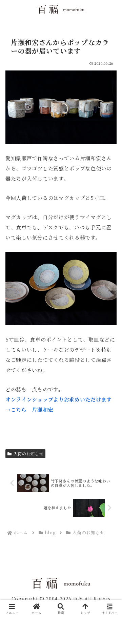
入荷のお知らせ (29, 453)
